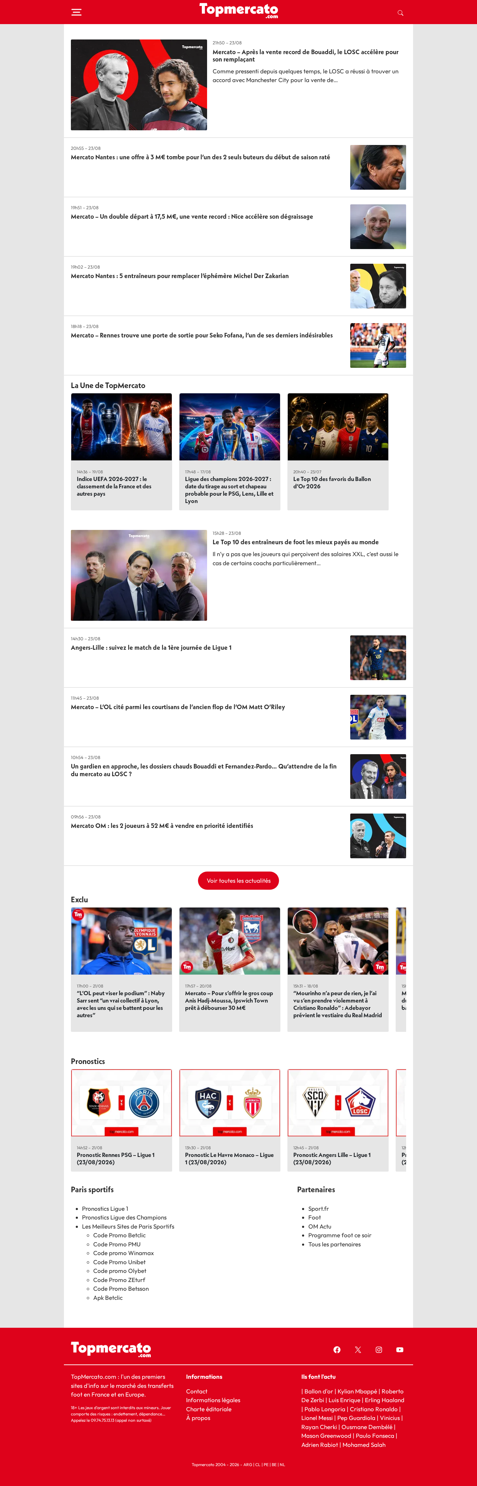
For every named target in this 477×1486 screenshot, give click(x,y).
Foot (314, 1217)
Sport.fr (318, 1208)
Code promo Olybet (119, 1270)
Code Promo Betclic (119, 1235)
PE (266, 1464)
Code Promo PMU (117, 1244)
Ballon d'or (318, 1391)
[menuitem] (400, 12)
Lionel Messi (317, 1417)
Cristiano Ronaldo (374, 1409)
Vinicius (390, 1417)
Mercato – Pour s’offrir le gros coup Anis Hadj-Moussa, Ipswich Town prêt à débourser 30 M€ (229, 1000)
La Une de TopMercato (108, 385)
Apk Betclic (108, 1297)
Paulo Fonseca (375, 1435)
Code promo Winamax (123, 1252)
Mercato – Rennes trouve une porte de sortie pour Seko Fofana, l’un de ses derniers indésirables (202, 335)
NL (282, 1464)
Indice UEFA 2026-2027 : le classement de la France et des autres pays (114, 486)
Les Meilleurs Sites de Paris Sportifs (128, 1226)
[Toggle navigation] (76, 12)
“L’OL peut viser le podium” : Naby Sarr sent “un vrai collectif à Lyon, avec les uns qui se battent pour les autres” (121, 1004)
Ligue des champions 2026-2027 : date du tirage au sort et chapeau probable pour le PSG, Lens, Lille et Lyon (229, 489)
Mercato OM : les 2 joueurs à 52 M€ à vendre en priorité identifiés (162, 826)
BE (274, 1464)
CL (257, 1464)
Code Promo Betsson (121, 1288)
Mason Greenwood (327, 1435)
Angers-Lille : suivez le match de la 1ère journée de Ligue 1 (151, 647)
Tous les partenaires (334, 1244)
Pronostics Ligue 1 (105, 1208)
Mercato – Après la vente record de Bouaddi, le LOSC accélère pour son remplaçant (305, 56)
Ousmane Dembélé (367, 1426)
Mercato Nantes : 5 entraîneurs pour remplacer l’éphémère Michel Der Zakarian (180, 276)
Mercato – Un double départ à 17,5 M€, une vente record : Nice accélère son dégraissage (192, 216)
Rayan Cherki (319, 1426)
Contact (196, 1391)
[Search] (400, 12)
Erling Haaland (384, 1400)
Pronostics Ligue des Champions (124, 1217)
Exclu (79, 899)
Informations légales (213, 1400)
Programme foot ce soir (340, 1235)
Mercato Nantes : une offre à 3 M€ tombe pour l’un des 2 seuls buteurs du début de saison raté (200, 157)
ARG (247, 1464)
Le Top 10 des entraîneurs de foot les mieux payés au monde (296, 542)
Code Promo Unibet (119, 1262)
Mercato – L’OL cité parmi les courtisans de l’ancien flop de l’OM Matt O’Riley (178, 707)
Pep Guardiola (356, 1417)
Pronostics (88, 1061)
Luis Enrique (344, 1400)
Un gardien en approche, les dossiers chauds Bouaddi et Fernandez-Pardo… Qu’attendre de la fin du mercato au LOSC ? (204, 770)
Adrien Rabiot (319, 1444)
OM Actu (319, 1226)
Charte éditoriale (209, 1409)
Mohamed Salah (364, 1444)
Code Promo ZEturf (119, 1279)
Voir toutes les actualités (239, 880)
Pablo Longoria (324, 1409)
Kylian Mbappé (357, 1391)
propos (200, 1417)
